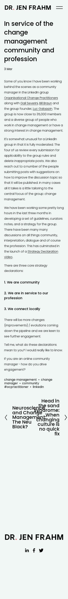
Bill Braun (45, 103)
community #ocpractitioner (21, 385)
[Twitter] (41, 550)
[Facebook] (34, 550)
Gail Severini (29, 103)
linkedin (38, 387)
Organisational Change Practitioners (31, 98)
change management (20, 379)
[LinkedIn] (27, 550)
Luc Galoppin (42, 109)
